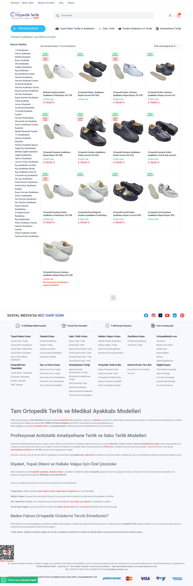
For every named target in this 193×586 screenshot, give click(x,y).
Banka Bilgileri (163, 353)
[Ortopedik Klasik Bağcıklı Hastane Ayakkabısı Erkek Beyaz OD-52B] (93, 191)
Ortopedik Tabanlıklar (20, 377)
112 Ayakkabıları (22, 135)
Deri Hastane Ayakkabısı (25, 202)
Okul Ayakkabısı (22, 64)
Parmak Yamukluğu (165, 377)
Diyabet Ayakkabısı (48, 341)
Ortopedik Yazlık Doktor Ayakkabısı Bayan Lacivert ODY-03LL (127, 214)
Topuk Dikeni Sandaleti (21, 353)
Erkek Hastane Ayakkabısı (26, 182)
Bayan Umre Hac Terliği (50, 369)
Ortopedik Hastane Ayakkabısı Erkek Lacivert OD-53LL (127, 153)
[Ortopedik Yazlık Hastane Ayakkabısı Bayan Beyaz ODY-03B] (163, 191)
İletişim (160, 357)
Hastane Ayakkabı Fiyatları (26, 81)
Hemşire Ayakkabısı (23, 94)
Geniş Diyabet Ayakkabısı (51, 353)
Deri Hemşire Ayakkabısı (25, 199)
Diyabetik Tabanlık (48, 357)
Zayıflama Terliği (134, 345)
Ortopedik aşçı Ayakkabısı (26, 175)
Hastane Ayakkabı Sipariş (26, 145)
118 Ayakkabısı (21, 50)
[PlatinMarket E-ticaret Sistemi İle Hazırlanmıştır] (112, 578)
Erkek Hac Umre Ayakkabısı (52, 381)
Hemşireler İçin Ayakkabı (26, 121)
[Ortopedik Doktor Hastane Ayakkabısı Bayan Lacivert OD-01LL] (163, 71)
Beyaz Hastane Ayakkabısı (27, 91)
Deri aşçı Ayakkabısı (23, 179)
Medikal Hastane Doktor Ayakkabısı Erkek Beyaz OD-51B (57, 93)
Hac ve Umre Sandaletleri (51, 385)
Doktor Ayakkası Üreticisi (26, 223)
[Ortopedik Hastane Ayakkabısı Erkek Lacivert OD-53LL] (128, 131)
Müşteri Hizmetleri (165, 345)
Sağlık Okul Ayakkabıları (25, 148)
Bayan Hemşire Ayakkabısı (27, 192)
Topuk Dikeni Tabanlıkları (21, 349)
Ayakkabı (19, 128)
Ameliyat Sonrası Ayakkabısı (110, 353)
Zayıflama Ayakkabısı (137, 341)
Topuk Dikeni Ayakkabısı (21, 345)
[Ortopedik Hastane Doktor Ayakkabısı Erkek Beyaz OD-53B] (58, 191)
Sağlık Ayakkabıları (23, 155)
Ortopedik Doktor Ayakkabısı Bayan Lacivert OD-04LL (91, 93)
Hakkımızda (162, 349)
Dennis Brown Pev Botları (138, 369)
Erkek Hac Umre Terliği (50, 373)
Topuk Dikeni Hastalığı (166, 369)
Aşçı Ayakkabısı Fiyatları (25, 165)
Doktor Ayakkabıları (23, 196)
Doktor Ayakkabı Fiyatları (26, 233)
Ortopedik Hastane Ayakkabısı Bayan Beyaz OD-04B (57, 153)
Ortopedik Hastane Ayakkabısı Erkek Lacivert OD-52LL (92, 153)
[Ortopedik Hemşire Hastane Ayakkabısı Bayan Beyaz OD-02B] (58, 251)
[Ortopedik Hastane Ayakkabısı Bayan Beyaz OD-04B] (58, 131)
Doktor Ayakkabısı (23, 53)
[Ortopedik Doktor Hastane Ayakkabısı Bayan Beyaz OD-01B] (128, 71)
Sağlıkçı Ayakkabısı (23, 67)
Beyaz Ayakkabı (22, 60)
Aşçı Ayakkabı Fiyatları (25, 74)
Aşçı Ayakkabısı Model (25, 168)
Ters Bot (131, 373)
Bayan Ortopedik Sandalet (110, 381)
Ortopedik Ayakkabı (23, 84)
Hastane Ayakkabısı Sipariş (27, 87)
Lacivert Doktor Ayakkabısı (26, 162)
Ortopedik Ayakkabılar (25, 108)
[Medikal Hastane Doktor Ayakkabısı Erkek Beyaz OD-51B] (58, 71)
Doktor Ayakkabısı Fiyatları (26, 124)
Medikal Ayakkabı (23, 57)
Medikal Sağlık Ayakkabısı (26, 152)
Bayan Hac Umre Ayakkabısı (52, 377)
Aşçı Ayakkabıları (22, 219)
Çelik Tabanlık (17, 385)
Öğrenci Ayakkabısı (23, 158)
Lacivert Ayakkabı (23, 104)
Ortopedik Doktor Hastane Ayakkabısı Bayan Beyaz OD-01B (128, 93)
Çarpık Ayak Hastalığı (166, 381)
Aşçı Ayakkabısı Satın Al (25, 172)
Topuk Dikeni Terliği (19, 341)
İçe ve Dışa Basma (165, 385)
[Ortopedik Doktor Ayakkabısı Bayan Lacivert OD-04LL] (93, 71)
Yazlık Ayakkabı (22, 101)
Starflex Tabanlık (18, 381)
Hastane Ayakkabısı (23, 77)
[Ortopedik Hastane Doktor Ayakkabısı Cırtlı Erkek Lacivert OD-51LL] (163, 131)
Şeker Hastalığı (163, 373)
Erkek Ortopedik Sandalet (109, 385)
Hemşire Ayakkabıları (24, 118)
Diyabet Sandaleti (48, 349)
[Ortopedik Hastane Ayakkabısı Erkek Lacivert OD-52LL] (93, 131)
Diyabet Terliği (46, 345)
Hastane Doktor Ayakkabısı (27, 236)
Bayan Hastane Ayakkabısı (27, 97)
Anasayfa (161, 341)
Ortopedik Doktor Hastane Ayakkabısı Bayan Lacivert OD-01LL (162, 94)
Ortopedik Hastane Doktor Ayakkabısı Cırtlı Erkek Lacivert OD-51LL (162, 154)
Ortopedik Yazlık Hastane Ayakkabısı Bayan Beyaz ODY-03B (161, 214)
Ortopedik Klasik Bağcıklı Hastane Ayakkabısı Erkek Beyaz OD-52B (93, 214)
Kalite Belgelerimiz (165, 361)
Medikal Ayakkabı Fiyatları (26, 131)
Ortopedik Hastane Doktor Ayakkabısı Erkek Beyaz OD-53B (57, 213)
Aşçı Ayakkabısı (22, 70)
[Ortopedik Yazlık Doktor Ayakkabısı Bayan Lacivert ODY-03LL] (128, 191)
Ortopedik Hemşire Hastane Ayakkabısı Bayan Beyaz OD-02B (58, 273)
